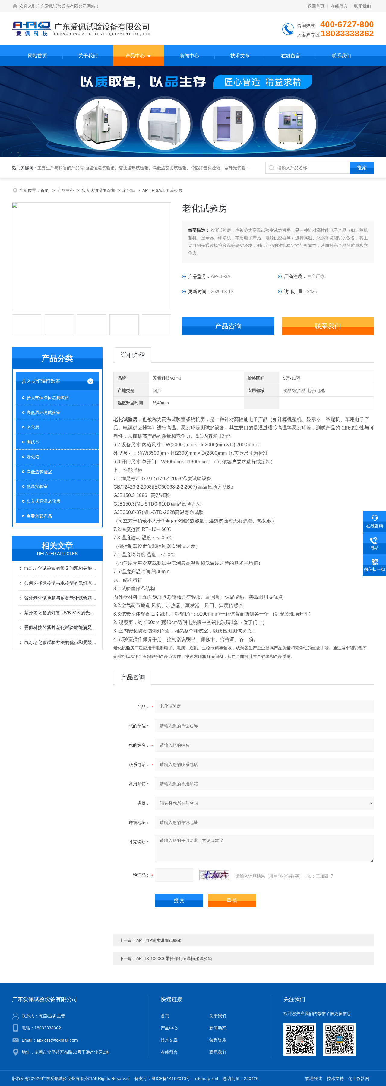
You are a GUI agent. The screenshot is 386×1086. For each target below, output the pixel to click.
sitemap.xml (206, 1078)
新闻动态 (217, 1028)
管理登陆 (313, 1078)
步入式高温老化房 (43, 501)
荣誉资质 (217, 1040)
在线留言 (339, 6)
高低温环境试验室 (43, 412)
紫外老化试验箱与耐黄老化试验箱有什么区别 (60, 597)
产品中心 (135, 55)
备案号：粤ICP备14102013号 (162, 1078)
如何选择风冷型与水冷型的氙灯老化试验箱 (60, 583)
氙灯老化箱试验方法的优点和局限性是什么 (60, 642)
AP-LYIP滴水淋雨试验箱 (159, 940)
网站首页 (37, 55)
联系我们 (362, 6)
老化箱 (128, 190)
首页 (45, 190)
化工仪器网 (358, 1078)
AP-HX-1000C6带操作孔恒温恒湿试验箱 (174, 958)
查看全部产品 (39, 516)
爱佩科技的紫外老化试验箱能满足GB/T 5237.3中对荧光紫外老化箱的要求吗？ (60, 627)
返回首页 (316, 6)
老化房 (33, 427)
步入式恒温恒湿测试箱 (48, 397)
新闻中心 (189, 55)
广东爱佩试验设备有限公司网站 (65, 6)
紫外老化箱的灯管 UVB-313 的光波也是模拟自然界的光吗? (60, 612)
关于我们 (88, 55)
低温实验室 (37, 486)
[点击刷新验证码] (214, 875)
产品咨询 (228, 326)
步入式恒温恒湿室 (98, 190)
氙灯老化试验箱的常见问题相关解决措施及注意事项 (60, 568)
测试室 (33, 442)
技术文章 (240, 55)
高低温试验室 (39, 471)
